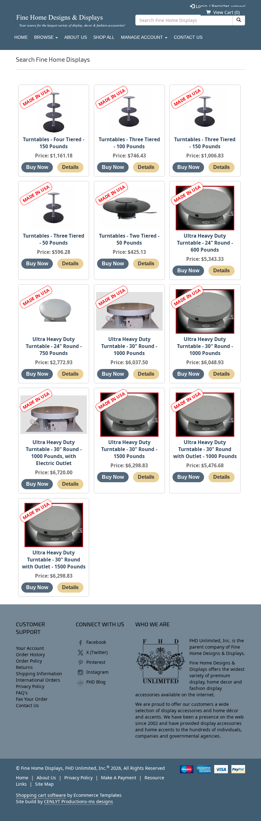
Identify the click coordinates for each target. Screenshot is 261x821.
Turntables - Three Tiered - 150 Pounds (205, 143)
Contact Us (188, 37)
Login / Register (219, 6)
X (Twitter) (97, 652)
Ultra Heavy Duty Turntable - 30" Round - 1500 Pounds (129, 449)
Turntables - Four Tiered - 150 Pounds (53, 143)
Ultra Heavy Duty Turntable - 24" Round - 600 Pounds (205, 243)
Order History (30, 654)
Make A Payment (118, 778)
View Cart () (226, 12)
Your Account (30, 648)
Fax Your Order (32, 699)
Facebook (96, 642)
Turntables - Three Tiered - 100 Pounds (129, 143)
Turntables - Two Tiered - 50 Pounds (129, 239)
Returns (24, 667)
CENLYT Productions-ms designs (78, 801)
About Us (75, 37)
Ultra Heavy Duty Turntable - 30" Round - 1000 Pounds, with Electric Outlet (54, 453)
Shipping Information (39, 674)
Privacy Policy (30, 686)
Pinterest (95, 662)
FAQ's (22, 693)
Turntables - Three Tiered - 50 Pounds (53, 239)
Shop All (104, 37)
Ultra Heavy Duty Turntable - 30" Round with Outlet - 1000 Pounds (205, 449)
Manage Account (142, 37)
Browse (44, 37)
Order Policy (29, 661)
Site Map (44, 784)
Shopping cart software (41, 795)
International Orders (38, 680)
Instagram (97, 672)
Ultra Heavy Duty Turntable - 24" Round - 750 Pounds (54, 346)
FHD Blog (96, 682)
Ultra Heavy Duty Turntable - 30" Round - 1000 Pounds (129, 346)
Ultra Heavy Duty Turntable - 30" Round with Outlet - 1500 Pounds (54, 559)
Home (21, 37)
